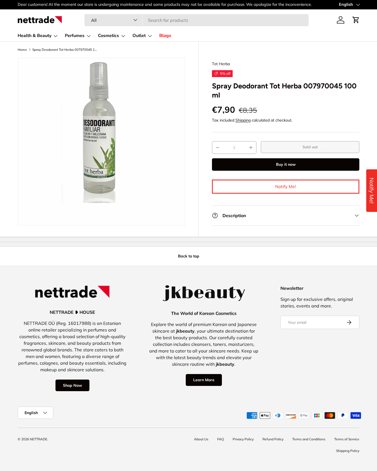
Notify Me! (285, 186)
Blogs (165, 36)
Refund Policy (272, 439)
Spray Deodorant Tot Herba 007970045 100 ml (65, 49)
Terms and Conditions (308, 439)
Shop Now (72, 385)
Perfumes (74, 36)
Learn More (203, 379)
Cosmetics (108, 36)
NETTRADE (38, 439)
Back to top (188, 256)
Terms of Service (346, 439)
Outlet (139, 36)
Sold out (310, 146)
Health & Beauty (34, 36)
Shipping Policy (347, 451)
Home (22, 49)
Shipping (243, 120)
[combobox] (196, 20)
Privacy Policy (243, 439)
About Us (201, 439)
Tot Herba (221, 63)
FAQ (220, 439)
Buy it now (286, 164)
